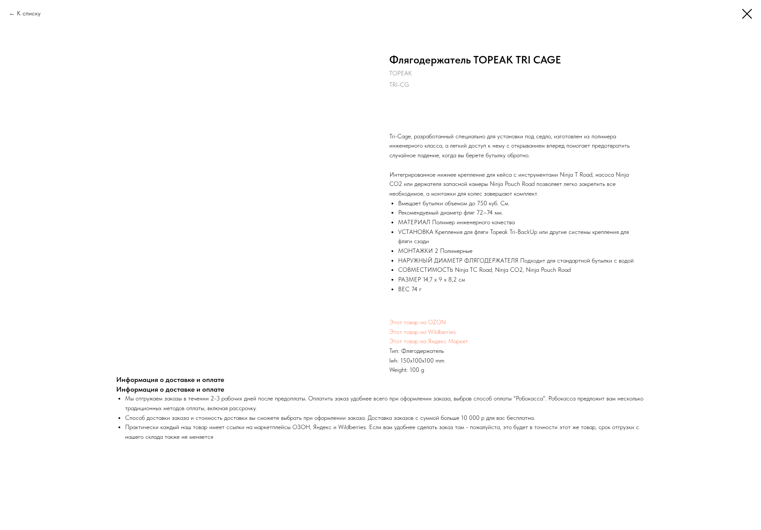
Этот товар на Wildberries (422, 331)
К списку (29, 13)
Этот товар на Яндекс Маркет (428, 341)
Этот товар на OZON (417, 322)
